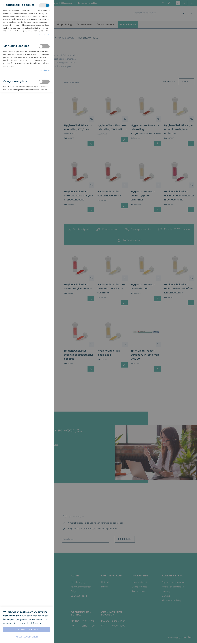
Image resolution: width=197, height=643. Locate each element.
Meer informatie (44, 35)
